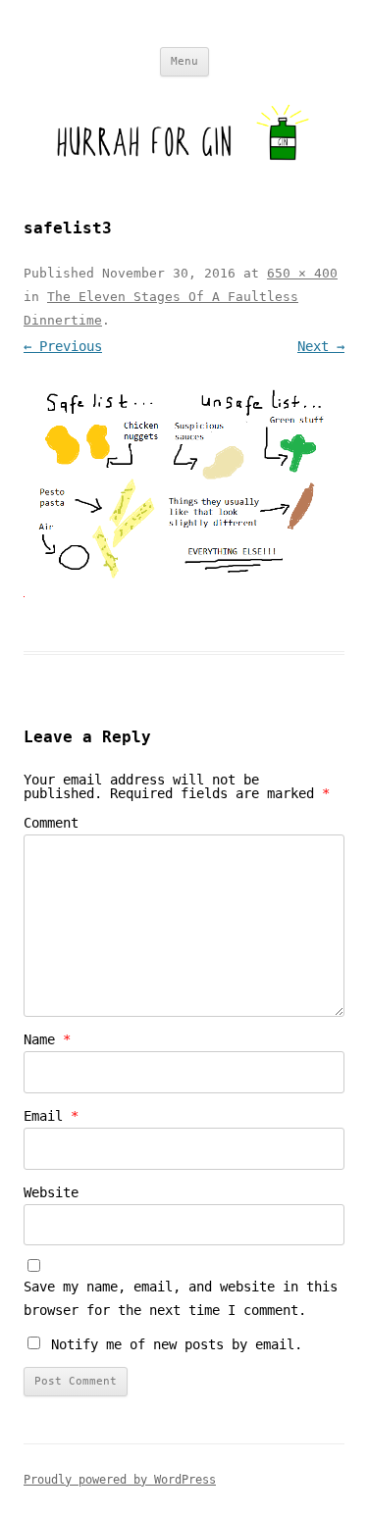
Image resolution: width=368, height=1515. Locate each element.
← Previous (63, 346)
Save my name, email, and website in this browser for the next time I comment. (181, 1298)
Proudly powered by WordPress (120, 1480)
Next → (320, 346)
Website (51, 1192)
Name (47, 1039)
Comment (51, 823)
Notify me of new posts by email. (176, 1344)
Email (51, 1116)
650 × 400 (302, 273)
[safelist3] (184, 482)
